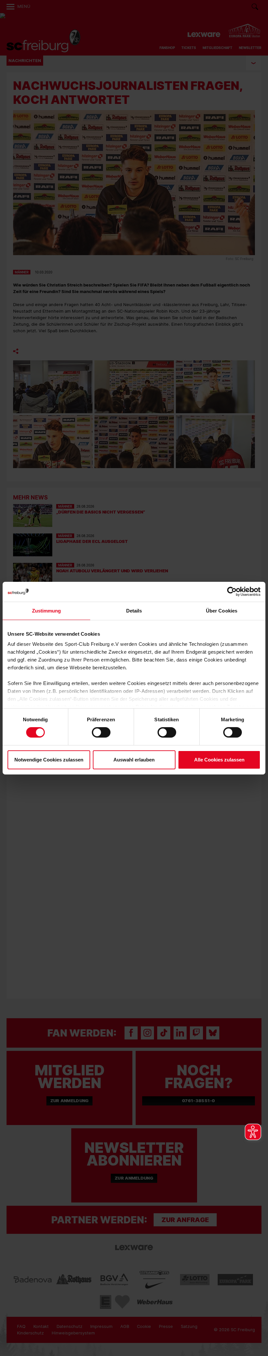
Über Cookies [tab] (221, 610)
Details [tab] (134, 610)
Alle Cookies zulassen (219, 759)
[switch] (101, 732)
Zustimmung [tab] (46, 610)
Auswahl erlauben (134, 759)
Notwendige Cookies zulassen (48, 759)
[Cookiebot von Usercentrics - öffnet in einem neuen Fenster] (231, 591)
